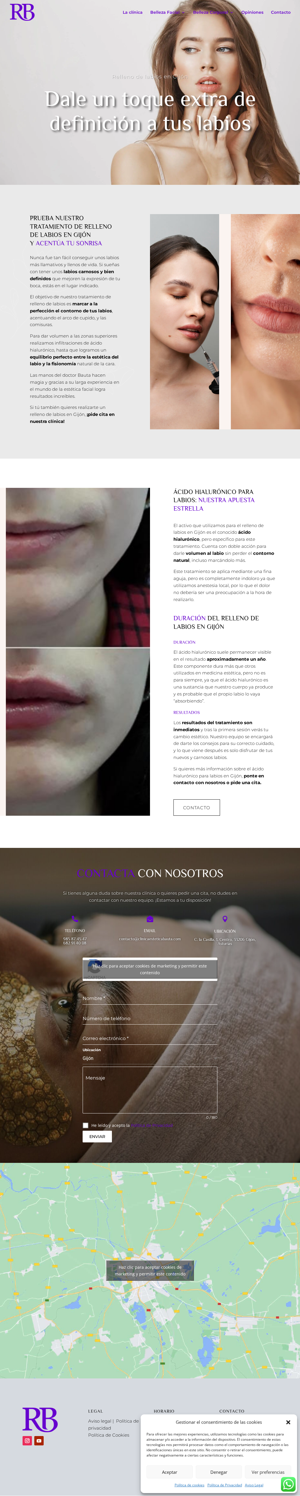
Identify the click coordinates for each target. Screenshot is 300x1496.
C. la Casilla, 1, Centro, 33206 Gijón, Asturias (225, 941)
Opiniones (252, 12)
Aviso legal (99, 1421)
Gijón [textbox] (88, 1058)
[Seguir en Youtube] (39, 1440)
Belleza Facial (165, 12)
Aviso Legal (254, 1485)
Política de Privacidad (224, 1485)
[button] (288, 1422)
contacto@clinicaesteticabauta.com (150, 938)
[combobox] (150, 1058)
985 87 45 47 (75, 938)
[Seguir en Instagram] (27, 1440)
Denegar (218, 1472)
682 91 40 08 (74, 943)
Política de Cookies (108, 1435)
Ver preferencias (268, 1472)
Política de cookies (189, 1485)
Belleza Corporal (210, 12)
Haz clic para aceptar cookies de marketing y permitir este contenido (150, 969)
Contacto (281, 12)
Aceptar (169, 1472)
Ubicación (92, 1050)
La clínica (133, 12)
